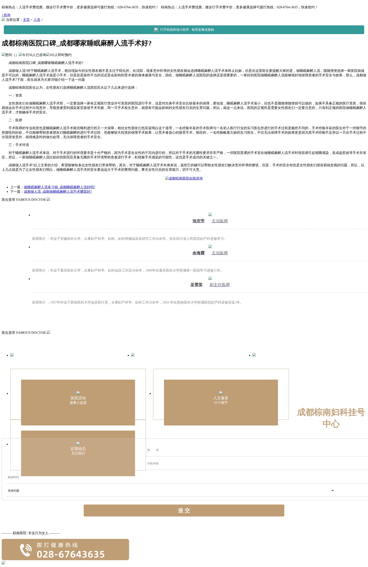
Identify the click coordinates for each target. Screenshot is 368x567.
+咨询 (6, 15)
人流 (36, 20)
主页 (26, 20)
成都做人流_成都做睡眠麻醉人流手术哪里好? (58, 191)
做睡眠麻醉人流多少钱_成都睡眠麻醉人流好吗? (59, 187)
